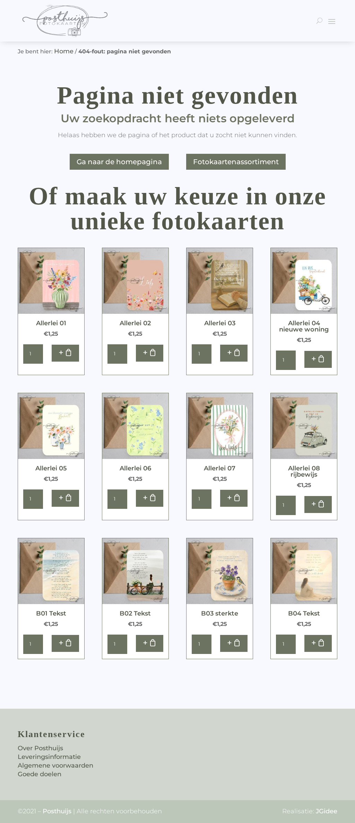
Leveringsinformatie (49, 757)
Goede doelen (39, 774)
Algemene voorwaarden (55, 765)
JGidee (326, 811)
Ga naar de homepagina (119, 162)
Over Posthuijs (40, 748)
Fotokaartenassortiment (236, 162)
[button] (65, 353)
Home (63, 51)
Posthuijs (57, 811)
